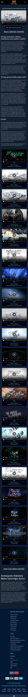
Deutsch (23, 689)
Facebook (12, 672)
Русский (24, 691)
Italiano (18, 689)
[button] (14, 157)
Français (9, 689)
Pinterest (16, 672)
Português (4, 691)
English (4, 689)
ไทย (12, 691)
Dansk (9, 691)
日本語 (19, 691)
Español (14, 689)
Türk (16, 691)
